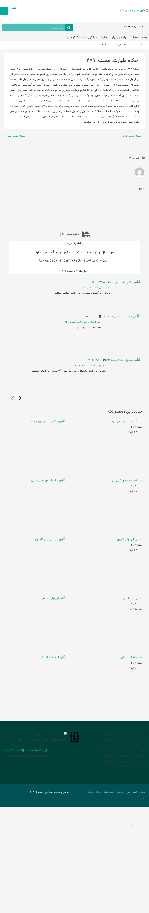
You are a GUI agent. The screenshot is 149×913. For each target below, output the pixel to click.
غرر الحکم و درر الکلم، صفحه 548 (82, 322)
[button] (132, 825)
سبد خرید (109, 792)
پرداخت (120, 792)
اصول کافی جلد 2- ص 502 (96, 287)
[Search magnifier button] (69, 27)
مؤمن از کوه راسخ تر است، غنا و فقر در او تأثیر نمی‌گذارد (74, 252)
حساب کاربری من (136, 792)
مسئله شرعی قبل (134, 136)
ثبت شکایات (138, 797)
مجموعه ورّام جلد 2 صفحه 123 (90, 365)
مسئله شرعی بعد (14, 136)
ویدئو (98, 792)
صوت (91, 792)
